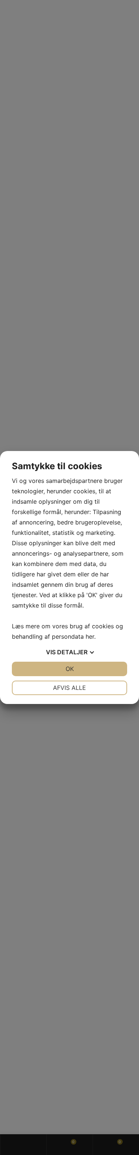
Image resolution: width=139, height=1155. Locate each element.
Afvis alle (69, 687)
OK (70, 668)
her (90, 636)
